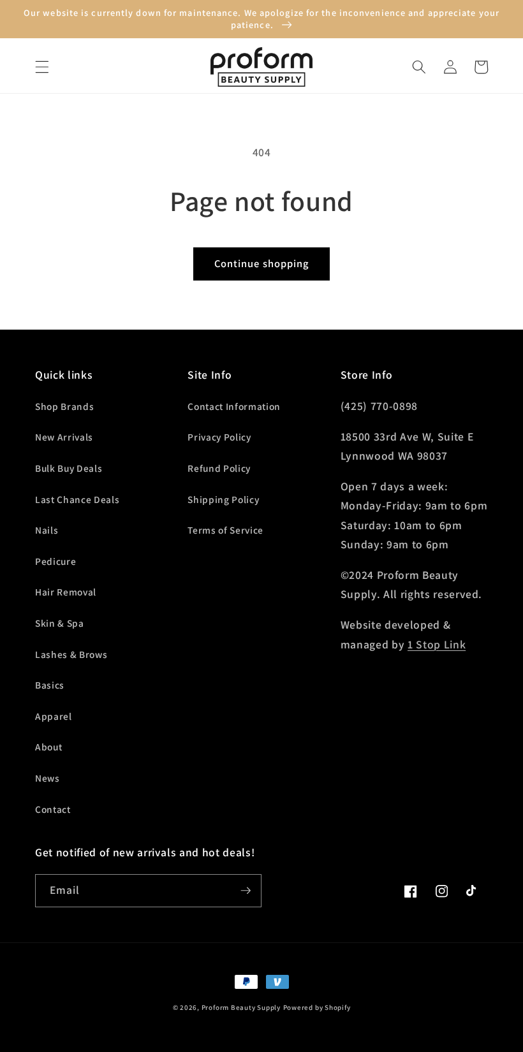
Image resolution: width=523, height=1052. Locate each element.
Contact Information (234, 406)
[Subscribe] (245, 890)
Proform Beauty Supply (241, 1007)
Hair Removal (65, 591)
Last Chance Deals (77, 499)
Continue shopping (261, 263)
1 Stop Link (437, 644)
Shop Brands (64, 406)
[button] (42, 67)
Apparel (53, 716)
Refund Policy (219, 468)
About (48, 746)
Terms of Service (225, 529)
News (47, 777)
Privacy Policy (219, 436)
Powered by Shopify (317, 1007)
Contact (53, 809)
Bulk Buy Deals (68, 468)
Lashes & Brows (71, 654)
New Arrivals (64, 436)
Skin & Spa (59, 623)
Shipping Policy (223, 499)
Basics (49, 684)
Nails (46, 529)
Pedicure (55, 561)
